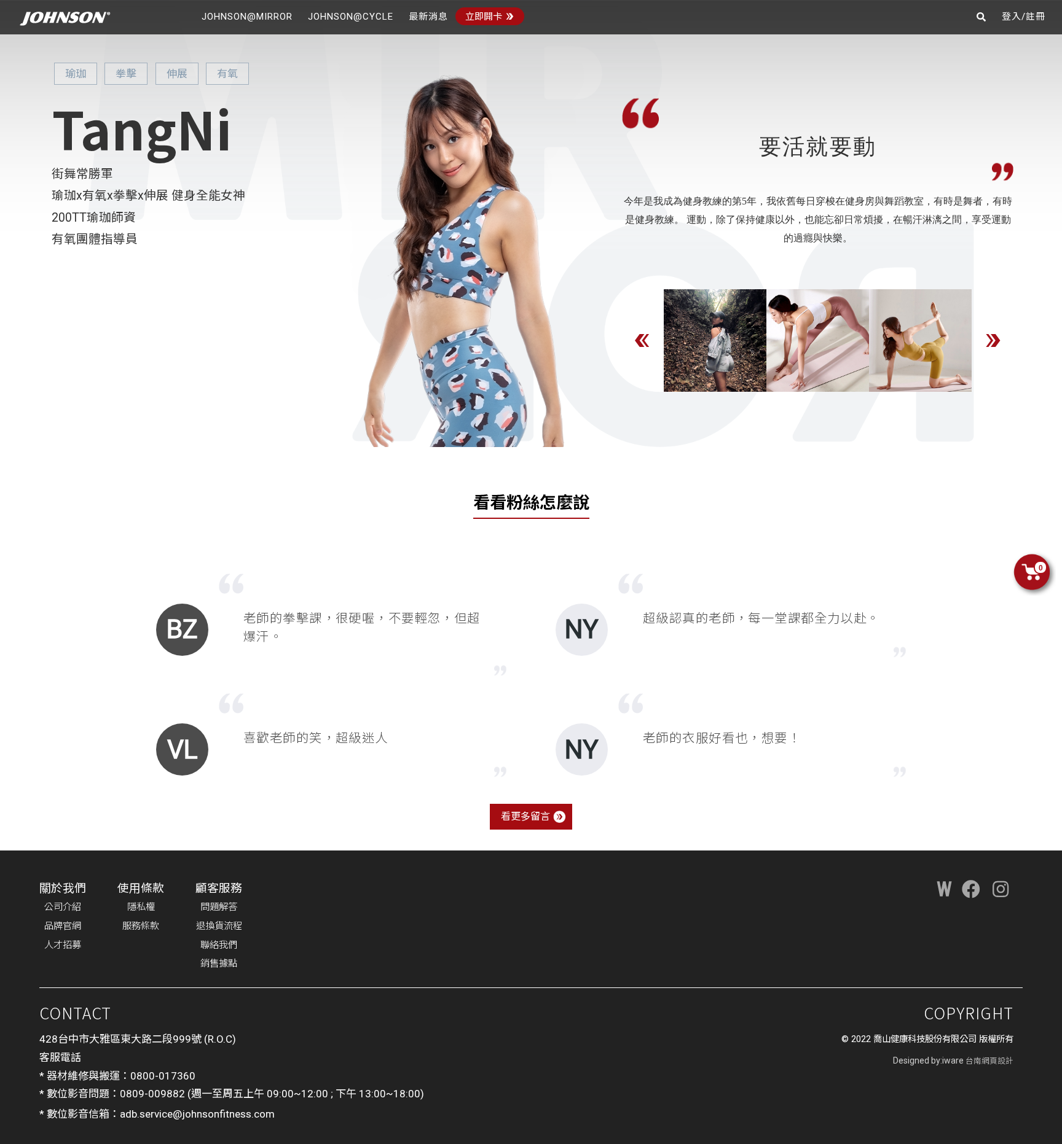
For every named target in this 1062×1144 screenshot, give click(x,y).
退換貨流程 (219, 926)
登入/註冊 (1023, 16)
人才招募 (62, 945)
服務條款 (140, 926)
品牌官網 (62, 926)
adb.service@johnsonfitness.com (197, 1114)
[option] (715, 340)
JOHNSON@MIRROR (247, 16)
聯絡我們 (218, 945)
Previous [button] (642, 340)
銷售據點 (218, 963)
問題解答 (218, 906)
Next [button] (993, 340)
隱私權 (141, 906)
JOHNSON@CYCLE (350, 16)
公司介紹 (62, 906)
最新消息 (428, 16)
